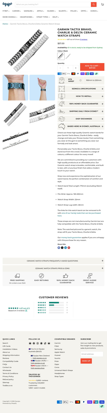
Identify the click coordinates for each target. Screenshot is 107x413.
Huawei (51, 11)
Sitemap (6, 382)
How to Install (84, 96)
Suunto (62, 11)
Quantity (61, 63)
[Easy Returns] (41, 278)
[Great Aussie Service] (90, 278)
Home (5, 24)
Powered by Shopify (10, 403)
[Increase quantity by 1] (75, 68)
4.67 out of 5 (24, 308)
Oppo (84, 11)
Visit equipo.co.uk (38, 363)
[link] (81, 39)
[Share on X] (62, 247)
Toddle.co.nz (7, 385)
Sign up (86, 361)
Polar (73, 11)
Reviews (6, 358)
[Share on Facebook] (59, 247)
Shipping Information (11, 355)
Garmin (16, 11)
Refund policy (8, 379)
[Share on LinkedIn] (65, 247)
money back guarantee (71, 238)
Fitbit (5, 11)
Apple (40, 11)
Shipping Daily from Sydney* (83, 111)
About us (6, 352)
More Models (9, 17)
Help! (55, 17)
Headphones (26, 17)
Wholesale (7, 370)
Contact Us (7, 367)
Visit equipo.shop (37, 368)
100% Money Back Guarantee (83, 104)
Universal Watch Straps (64, 370)
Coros (93, 11)
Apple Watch (60, 352)
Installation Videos (10, 349)
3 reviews (83, 39)
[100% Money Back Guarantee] (66, 278)
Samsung (28, 11)
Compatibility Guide (10, 361)
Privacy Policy (8, 376)
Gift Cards (6, 346)
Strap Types (42, 17)
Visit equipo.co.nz (40, 358)
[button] (42, 302)
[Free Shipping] (17, 278)
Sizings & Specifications (84, 89)
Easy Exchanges (84, 119)
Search (5, 343)
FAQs (5, 364)
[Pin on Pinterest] (69, 247)
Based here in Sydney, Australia (84, 126)
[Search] (94, 4)
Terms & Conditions (10, 373)
